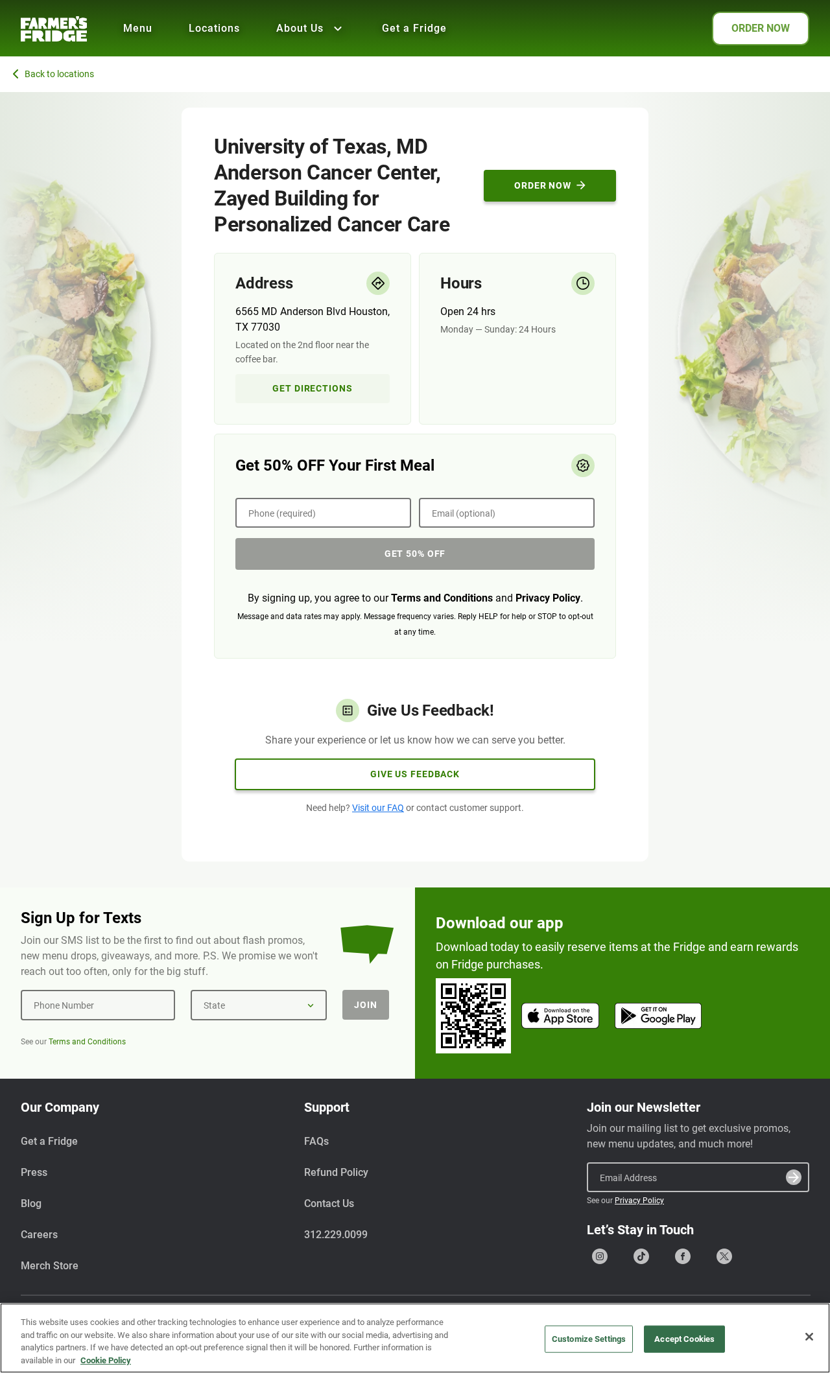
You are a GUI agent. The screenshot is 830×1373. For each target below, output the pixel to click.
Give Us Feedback (415, 774)
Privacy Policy (548, 598)
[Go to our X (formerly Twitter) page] (724, 1256)
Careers (39, 1234)
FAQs (316, 1141)
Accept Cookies (684, 1339)
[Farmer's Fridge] (54, 28)
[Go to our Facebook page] (683, 1256)
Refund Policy (336, 1172)
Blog (31, 1203)
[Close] (809, 1336)
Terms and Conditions (442, 598)
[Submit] (793, 1177)
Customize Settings (589, 1339)
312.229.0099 (336, 1234)
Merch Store (49, 1266)
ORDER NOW (760, 28)
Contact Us (329, 1203)
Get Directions (312, 388)
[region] (415, 1338)
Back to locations (59, 74)
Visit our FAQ (378, 808)
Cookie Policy (105, 1360)
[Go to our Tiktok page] (641, 1256)
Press (34, 1172)
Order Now (542, 185)
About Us (300, 28)
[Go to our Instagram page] (600, 1256)
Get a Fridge (414, 28)
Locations (214, 28)
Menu (137, 28)
